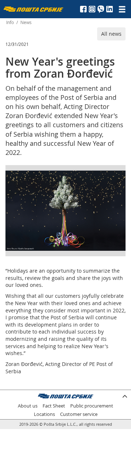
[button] (119, 177)
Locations (44, 414)
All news (111, 33)
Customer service (79, 414)
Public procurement (91, 406)
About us (27, 406)
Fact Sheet (54, 406)
